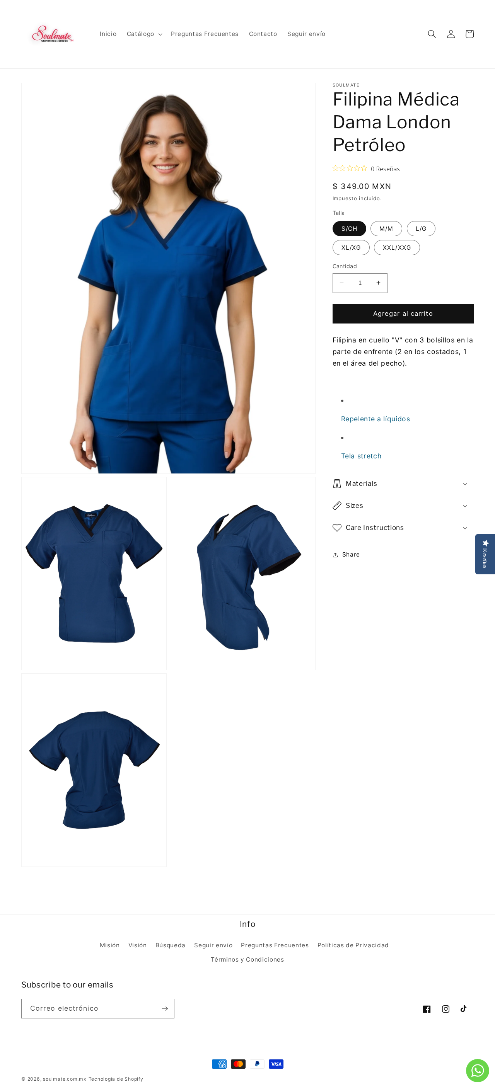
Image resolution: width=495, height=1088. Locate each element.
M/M (386, 228)
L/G (421, 228)
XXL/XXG (397, 247)
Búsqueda (170, 945)
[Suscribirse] (164, 1009)
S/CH (349, 228)
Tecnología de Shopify (116, 1079)
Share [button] (351, 554)
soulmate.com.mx (65, 1079)
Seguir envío (213, 945)
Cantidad (345, 266)
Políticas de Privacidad (353, 945)
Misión (110, 945)
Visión (137, 945)
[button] (144, 34)
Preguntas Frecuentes (275, 945)
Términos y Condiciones (247, 959)
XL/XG (351, 247)
